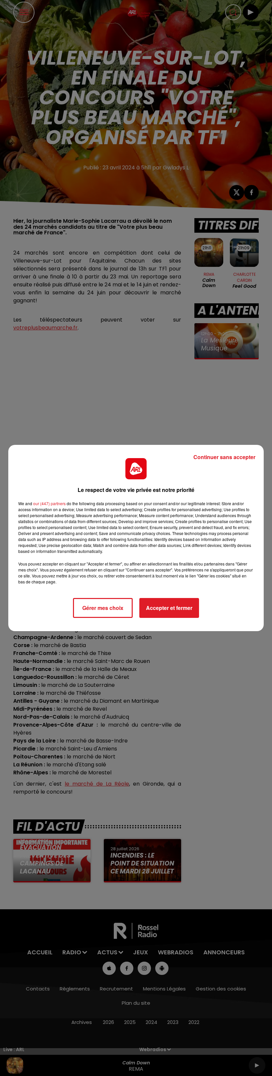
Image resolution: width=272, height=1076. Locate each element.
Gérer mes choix (102, 608)
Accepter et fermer (169, 608)
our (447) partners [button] (49, 503)
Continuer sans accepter (224, 457)
